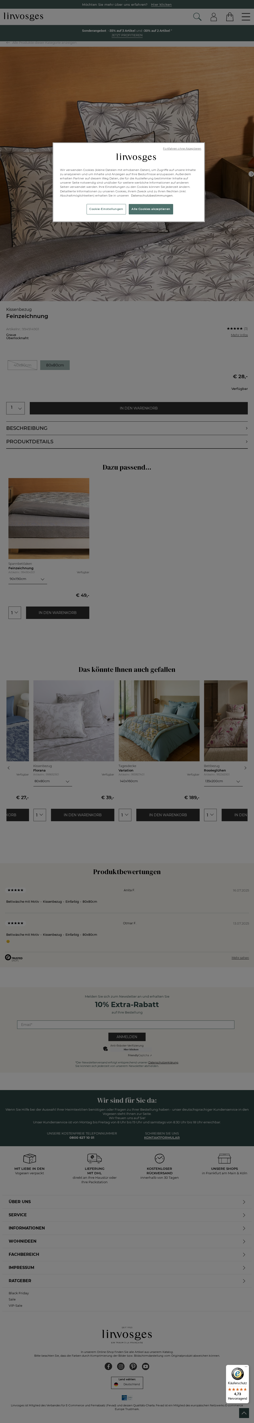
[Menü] (246, 1368)
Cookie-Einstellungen (106, 209)
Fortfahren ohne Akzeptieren (182, 148)
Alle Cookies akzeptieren (150, 209)
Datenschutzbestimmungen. (151, 195)
